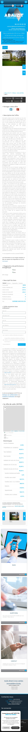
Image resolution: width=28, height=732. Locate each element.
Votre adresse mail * (6, 315)
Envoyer (21, 344)
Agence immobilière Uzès (7, 39)
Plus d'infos (22, 574)
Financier (20, 283)
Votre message (5, 330)
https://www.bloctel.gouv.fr (10, 384)
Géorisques (5, 261)
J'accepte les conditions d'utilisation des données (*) (13, 335)
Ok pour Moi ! (15, 727)
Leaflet (12, 430)
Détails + (9, 283)
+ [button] (5, 407)
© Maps (16, 430)
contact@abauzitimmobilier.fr (16, 26)
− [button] (5, 409)
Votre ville (4, 320)
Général (4, 283)
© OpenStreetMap (21, 430)
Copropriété (15, 283)
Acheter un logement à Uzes (9, 40)
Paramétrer (6, 727)
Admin (21, 722)
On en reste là (15, 712)
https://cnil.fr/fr (7, 372)
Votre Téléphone (5, 325)
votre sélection (7, 5)
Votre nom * (4, 310)
